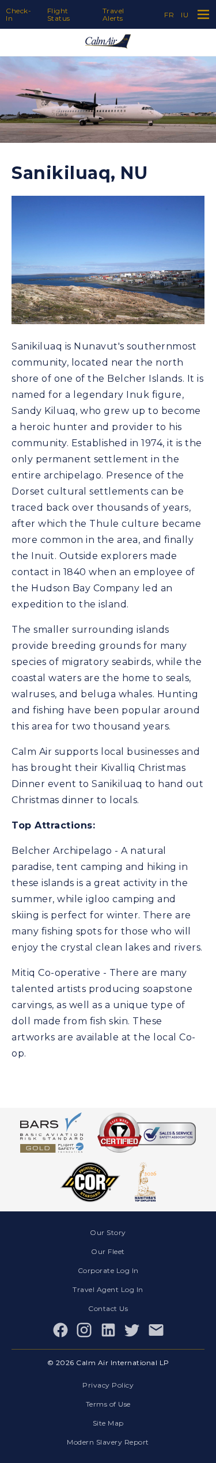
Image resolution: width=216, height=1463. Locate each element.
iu (184, 14)
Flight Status (58, 14)
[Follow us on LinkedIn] (108, 1330)
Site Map (108, 1423)
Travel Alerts (113, 14)
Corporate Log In (108, 1270)
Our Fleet (108, 1251)
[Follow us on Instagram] (84, 1330)
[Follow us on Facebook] (60, 1330)
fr (169, 14)
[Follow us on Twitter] (132, 1330)
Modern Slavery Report (108, 1442)
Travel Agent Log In (108, 1289)
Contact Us (108, 1308)
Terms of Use (108, 1404)
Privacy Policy (108, 1385)
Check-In (18, 14)
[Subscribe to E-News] (156, 1330)
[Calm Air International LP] (108, 42)
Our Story (108, 1232)
